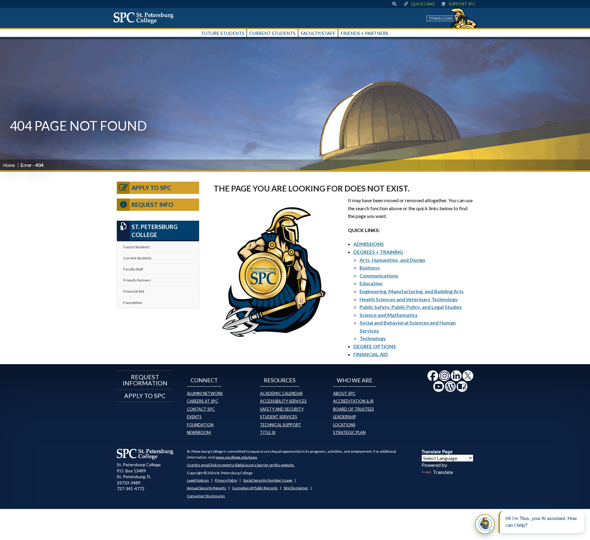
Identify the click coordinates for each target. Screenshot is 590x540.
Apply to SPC (151, 187)
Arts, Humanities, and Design (392, 260)
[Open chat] (485, 524)
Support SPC (462, 4)
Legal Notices (198, 480)
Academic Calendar (281, 393)
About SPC (344, 393)
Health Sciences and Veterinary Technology (409, 299)
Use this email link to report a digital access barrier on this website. (241, 465)
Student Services (278, 416)
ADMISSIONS (368, 244)
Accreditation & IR (353, 401)
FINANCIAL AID (370, 354)
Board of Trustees (353, 409)
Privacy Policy (226, 480)
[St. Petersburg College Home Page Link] (146, 18)
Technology (373, 338)
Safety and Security (282, 409)
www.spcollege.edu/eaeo (236, 457)
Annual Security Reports (206, 488)
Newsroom (199, 432)
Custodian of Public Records (255, 488)
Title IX (267, 432)
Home (9, 165)
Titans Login (441, 18)
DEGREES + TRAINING (378, 252)
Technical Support (280, 424)
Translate (443, 472)
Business (370, 267)
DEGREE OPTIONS (374, 346)
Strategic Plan (349, 432)
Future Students (136, 247)
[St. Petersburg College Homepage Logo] (145, 453)
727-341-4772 (130, 488)
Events (194, 416)
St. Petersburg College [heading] (155, 230)
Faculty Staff (133, 269)
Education (371, 283)
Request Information (145, 380)
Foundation (132, 302)
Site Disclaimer (296, 488)
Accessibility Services (283, 401)
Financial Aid (133, 291)
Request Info (152, 204)
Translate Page (437, 451)
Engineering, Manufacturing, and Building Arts (412, 291)
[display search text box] (394, 4)
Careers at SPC (202, 401)
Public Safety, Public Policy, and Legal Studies (411, 307)
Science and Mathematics (389, 315)
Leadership (344, 416)
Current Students (137, 258)
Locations (344, 424)
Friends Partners (137, 280)
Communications (379, 275)
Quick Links (423, 4)
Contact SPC (201, 409)
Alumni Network (205, 393)
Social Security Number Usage (267, 480)
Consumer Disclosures (206, 496)
